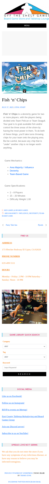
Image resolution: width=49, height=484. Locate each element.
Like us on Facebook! (12, 396)
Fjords (40, 225)
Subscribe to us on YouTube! (15, 433)
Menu (27, 25)
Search (24, 374)
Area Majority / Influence (22, 167)
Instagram (30, 482)
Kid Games (8, 210)
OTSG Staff (20, 107)
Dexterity (14, 170)
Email (38, 482)
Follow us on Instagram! (13, 403)
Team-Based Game (19, 174)
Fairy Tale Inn (11, 225)
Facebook (12, 482)
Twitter (21, 482)
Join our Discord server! (13, 426)
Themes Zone (25, 475)
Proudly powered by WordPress (19, 473)
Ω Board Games (21, 210)
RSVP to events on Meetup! (14, 409)
